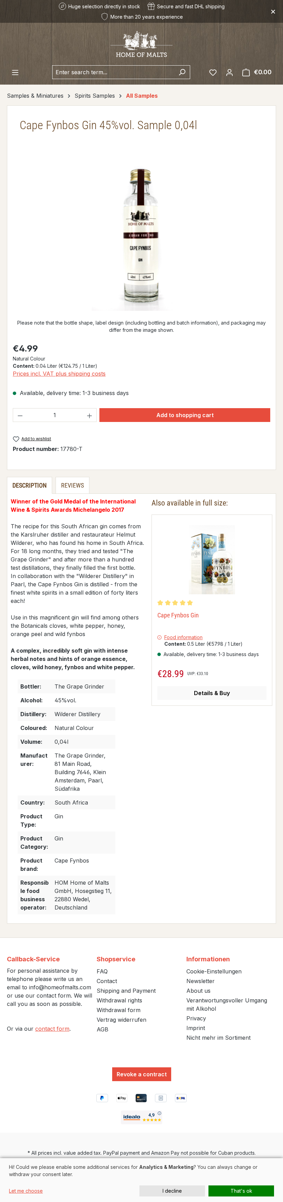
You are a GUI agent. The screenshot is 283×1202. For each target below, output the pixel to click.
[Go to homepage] (141, 44)
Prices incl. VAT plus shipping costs (59, 373)
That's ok (241, 1191)
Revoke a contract (142, 1074)
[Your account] (229, 72)
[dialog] (141, 1180)
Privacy (196, 1018)
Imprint (195, 1028)
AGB (102, 1029)
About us (198, 990)
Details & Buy (212, 693)
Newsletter (200, 981)
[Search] (182, 72)
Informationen (208, 959)
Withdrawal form (118, 1010)
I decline (172, 1191)
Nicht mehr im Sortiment (218, 1037)
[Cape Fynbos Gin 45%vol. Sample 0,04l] (141, 236)
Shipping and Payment (126, 990)
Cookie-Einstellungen (214, 971)
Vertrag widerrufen (121, 1019)
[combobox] (113, 72)
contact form (52, 1028)
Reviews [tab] (72, 485)
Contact (107, 981)
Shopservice (116, 959)
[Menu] (15, 72)
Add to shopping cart (185, 415)
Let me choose (26, 1191)
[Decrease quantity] (20, 415)
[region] (141, 236)
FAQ (102, 971)
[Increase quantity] (89, 415)
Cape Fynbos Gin (178, 615)
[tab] (29, 485)
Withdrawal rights (119, 1000)
